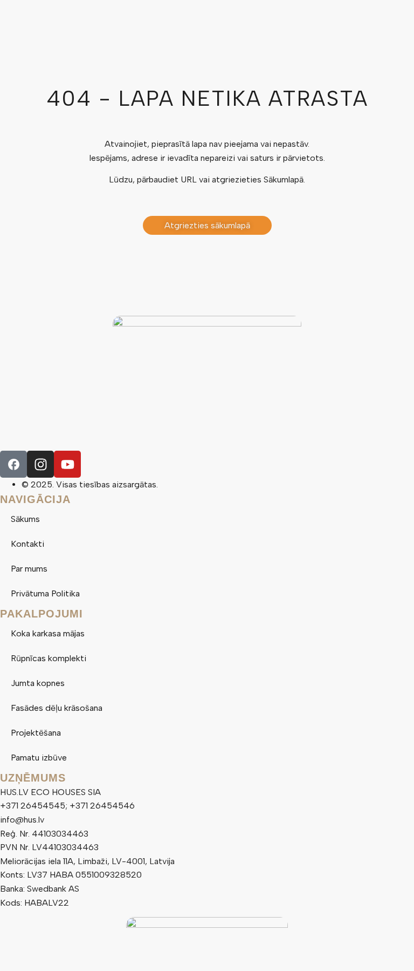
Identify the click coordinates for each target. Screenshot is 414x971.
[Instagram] (40, 464)
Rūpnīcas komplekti (48, 658)
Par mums (29, 568)
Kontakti (27, 544)
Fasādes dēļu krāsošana (56, 708)
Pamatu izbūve (39, 757)
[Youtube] (67, 464)
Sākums (25, 519)
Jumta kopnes (38, 683)
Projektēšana (36, 733)
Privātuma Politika (45, 593)
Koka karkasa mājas (48, 633)
